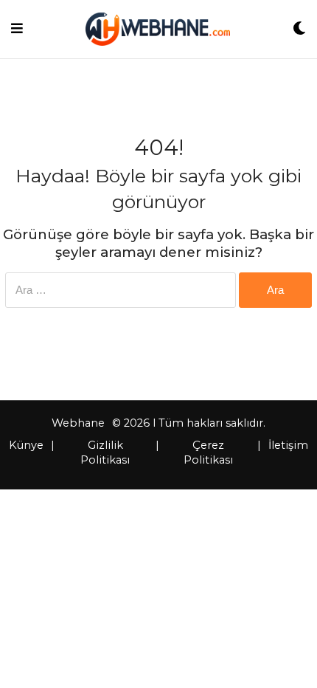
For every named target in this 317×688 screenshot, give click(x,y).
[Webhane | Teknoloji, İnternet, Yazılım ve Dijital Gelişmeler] (157, 29)
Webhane (78, 423)
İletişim (288, 445)
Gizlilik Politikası (105, 452)
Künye (26, 445)
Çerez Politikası (208, 452)
